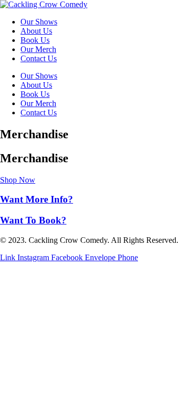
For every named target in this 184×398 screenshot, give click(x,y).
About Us (36, 31)
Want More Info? (36, 199)
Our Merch (38, 49)
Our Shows (38, 21)
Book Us (35, 40)
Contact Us (38, 58)
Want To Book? (33, 220)
